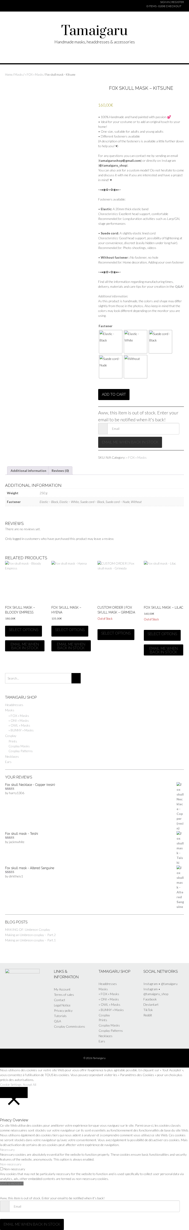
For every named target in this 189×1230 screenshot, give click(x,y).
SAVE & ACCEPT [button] (12, 1183)
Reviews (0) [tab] (60, 471)
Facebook (150, 999)
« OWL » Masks (19, 725)
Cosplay (10, 736)
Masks (19, 74)
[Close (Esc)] (165, 5)
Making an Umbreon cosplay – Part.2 (30, 935)
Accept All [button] (29, 1084)
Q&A (57, 1021)
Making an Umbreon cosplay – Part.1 (30, 940)
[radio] (110, 341)
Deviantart (151, 1004)
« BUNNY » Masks (21, 730)
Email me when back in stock (130, 442)
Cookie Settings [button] (11, 1084)
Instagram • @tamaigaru (160, 984)
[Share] (137, 5)
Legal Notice (62, 1005)
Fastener (105, 326)
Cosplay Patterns (21, 751)
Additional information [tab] (28, 471)
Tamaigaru (94, 31)
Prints (13, 741)
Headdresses (14, 705)
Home (8, 74)
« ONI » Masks (19, 720)
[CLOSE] (14, 1092)
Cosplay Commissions (69, 1026)
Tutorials (60, 1016)
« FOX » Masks (34, 74)
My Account (62, 989)
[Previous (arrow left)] (14, 615)
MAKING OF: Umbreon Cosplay (27, 929)
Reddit (147, 1015)
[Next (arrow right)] (175, 615)
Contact (59, 1000)
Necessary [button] (7, 1150)
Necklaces (12, 756)
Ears (8, 762)
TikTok (148, 1010)
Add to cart (114, 394)
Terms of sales (64, 995)
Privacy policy (63, 1010)
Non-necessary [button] (10, 1164)
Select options (23, 630)
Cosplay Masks (19, 746)
